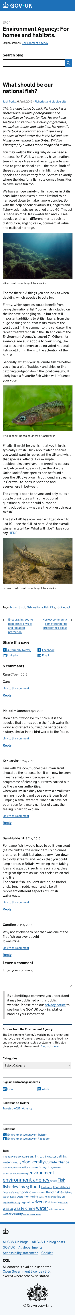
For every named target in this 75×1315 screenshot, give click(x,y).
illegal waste (16, 1196)
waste (8, 1208)
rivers (39, 1201)
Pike (52, 607)
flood (35, 1186)
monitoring (31, 1196)
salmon (64, 1202)
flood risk (53, 1192)
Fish (29, 607)
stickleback (63, 607)
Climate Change (57, 1162)
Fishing (24, 1187)
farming (53, 1181)
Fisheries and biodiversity (50, 101)
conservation (21, 1167)
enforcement (10, 1173)
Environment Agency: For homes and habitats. (36, 32)
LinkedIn (12, 655)
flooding (25, 1192)
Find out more (49, 1046)
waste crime (24, 1208)
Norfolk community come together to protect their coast (54, 623)
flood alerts (46, 1187)
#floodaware (10, 1156)
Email (45, 655)
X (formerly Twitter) (19, 650)
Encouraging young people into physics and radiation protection (20, 625)
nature (41, 1197)
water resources (32, 1214)
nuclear (49, 1196)
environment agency (26, 1179)
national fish (41, 607)
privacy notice (55, 1005)
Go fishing (66, 1192)
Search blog (13, 55)
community (8, 1167)
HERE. (13, 533)
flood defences (11, 1192)
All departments (30, 1247)
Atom (45, 1089)
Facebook (48, 650)
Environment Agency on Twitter (27, 1134)
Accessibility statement (20, 1253)
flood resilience (39, 1193)
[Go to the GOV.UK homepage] (17, 5)
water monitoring (56, 1209)
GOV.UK (9, 1247)
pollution (59, 1196)
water (42, 1208)
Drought (44, 1167)
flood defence (61, 1187)
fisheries (10, 1186)
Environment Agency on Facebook (28, 1138)
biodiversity (33, 1162)
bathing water (48, 1156)
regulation (27, 1202)
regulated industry (11, 1202)
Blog (7, 22)
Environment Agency (35, 43)
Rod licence (52, 1202)
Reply (7, 695)
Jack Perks (9, 101)
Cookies (47, 1253)
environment (41, 1173)
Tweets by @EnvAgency (17, 1108)
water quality (13, 1214)
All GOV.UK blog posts (48, 1242)
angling (34, 1156)
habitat (6, 1197)
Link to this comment (16, 688)
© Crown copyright (37, 1305)
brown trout (17, 607)
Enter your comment (18, 970)
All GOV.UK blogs (15, 1242)
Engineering (22, 1173)
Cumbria (33, 1167)
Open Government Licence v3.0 (26, 1271)
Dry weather (55, 1167)
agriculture (23, 1156)
